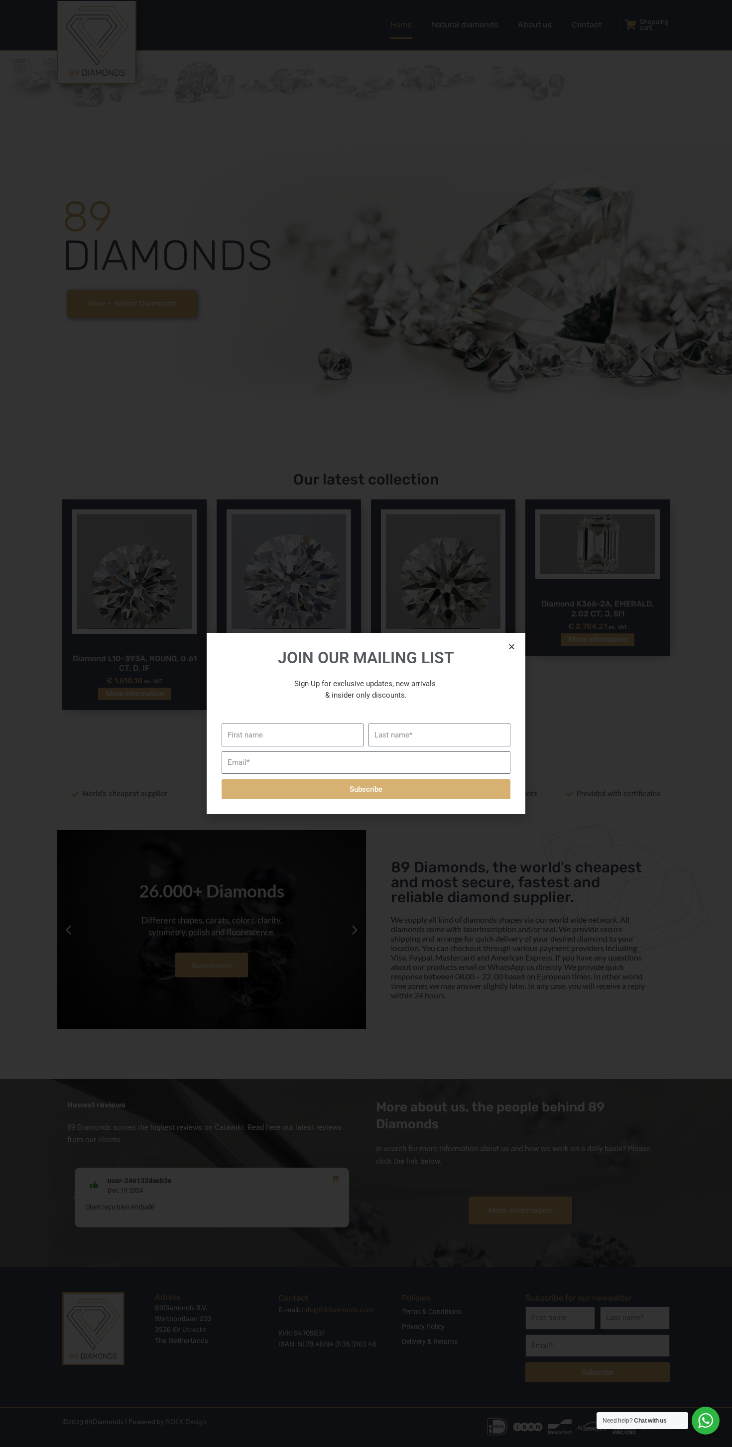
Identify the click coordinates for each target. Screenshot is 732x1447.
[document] (366, 723)
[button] (511, 646)
